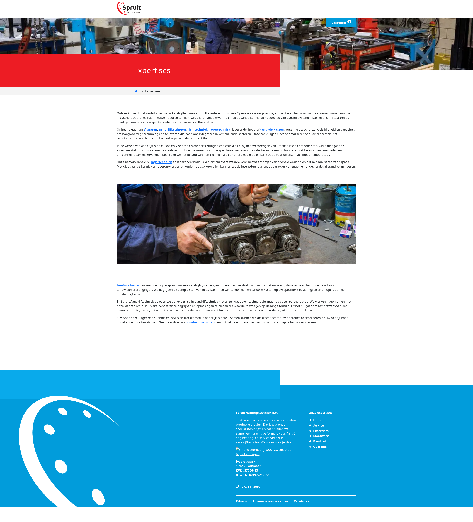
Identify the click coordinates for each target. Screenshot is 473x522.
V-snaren (150, 129)
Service (210, 20)
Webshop (300, 20)
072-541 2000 (250, 487)
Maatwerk (321, 436)
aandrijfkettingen (172, 129)
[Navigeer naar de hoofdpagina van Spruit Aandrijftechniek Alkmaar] (129, 8)
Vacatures (322, 20)
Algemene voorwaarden (270, 501)
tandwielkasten (272, 129)
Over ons (277, 20)
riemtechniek (198, 129)
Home (192, 20)
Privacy (241, 501)
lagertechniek (219, 129)
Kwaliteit (256, 20)
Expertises (232, 20)
